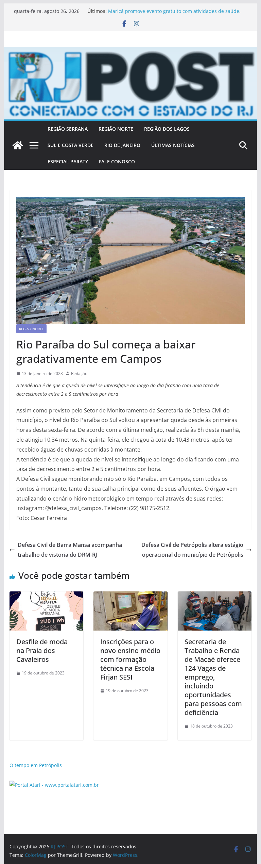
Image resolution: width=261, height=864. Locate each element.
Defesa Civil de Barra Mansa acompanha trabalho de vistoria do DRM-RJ (70, 549)
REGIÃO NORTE (116, 129)
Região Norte (31, 328)
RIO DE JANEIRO (122, 145)
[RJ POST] (18, 145)
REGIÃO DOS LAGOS (167, 129)
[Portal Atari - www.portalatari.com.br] (54, 785)
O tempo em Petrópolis (36, 765)
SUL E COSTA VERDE (70, 145)
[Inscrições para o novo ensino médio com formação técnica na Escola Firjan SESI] (130, 596)
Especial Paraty (68, 161)
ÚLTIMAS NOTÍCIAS (173, 145)
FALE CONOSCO (117, 161)
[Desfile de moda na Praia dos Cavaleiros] (47, 596)
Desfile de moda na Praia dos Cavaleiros (42, 650)
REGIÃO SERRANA (68, 129)
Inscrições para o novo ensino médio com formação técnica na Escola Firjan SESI (130, 659)
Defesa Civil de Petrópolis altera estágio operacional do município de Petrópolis (192, 549)
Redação (79, 373)
